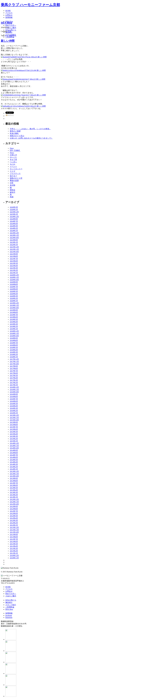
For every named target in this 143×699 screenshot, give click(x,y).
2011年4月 (14, 546)
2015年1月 (14, 441)
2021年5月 (14, 263)
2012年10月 (14, 504)
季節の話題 (14, 180)
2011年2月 (14, 551)
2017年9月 (14, 366)
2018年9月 (14, 338)
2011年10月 (14, 532)
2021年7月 (14, 259)
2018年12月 (14, 331)
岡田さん (12, 35)
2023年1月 (14, 242)
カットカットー (16, 169)
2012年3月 (14, 520)
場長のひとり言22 (17, 136)
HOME (8, 587)
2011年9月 (14, 534)
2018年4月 (14, 350)
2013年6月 (14, 485)
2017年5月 (14, 375)
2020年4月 (14, 294)
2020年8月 (14, 284)
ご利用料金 (9, 607)
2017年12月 (14, 359)
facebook (8, 615)
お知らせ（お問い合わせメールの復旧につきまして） (31, 138)
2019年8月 (14, 312)
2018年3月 (14, 352)
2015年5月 (14, 432)
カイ (6, 35)
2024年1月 (14, 231)
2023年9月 (14, 240)
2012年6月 (14, 513)
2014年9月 (14, 450)
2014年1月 (14, 469)
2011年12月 (14, 527)
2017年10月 (14, 364)
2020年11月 (14, 277)
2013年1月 (14, 497)
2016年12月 (14, 387)
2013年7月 (14, 483)
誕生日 (12, 192)
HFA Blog (6, 22)
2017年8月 (14, 368)
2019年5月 (14, 319)
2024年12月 (14, 217)
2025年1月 (14, 214)
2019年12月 (14, 303)
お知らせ (13, 155)
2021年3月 (14, 268)
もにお (12, 164)
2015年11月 (14, 418)
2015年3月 (14, 436)
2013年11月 (14, 474)
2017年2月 (14, 383)
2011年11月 (14, 530)
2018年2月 (14, 354)
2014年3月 (14, 464)
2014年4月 (14, 462)
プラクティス (15, 173)
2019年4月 (14, 322)
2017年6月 (14, 373)
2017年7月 (14, 371)
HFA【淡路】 (15, 150)
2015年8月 (14, 425)
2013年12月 (14, 471)
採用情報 (9, 613)
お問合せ (9, 591)
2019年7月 (14, 315)
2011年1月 (14, 553)
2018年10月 (14, 336)
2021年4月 (14, 266)
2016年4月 (14, 406)
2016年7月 (14, 399)
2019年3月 (14, 324)
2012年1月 (14, 525)
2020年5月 (14, 291)
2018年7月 (14, 343)
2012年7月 (14, 511)
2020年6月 (14, 289)
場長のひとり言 (16, 178)
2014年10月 (14, 448)
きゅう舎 (13, 159)
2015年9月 (14, 422)
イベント (13, 166)
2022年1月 (14, 245)
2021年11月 (14, 249)
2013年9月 (14, 478)
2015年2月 (14, 439)
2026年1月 (14, 210)
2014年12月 (14, 443)
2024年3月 (14, 226)
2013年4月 (14, 490)
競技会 (12, 190)
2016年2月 (14, 411)
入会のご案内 (10, 596)
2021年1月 (14, 273)
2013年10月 (14, 476)
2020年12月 (14, 275)
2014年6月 (14, 457)
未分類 (12, 185)
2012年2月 (14, 523)
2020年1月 (14, 301)
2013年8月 (14, 481)
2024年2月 (14, 228)
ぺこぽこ (13, 162)
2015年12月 (14, 415)
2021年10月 (14, 252)
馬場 (11, 197)
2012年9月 (14, 506)
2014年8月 (14, 453)
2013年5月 (14, 488)
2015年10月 (14, 420)
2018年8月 (14, 340)
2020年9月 (14, 282)
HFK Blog (9, 609)
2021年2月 (14, 270)
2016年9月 (14, 394)
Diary (12, 148)
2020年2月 (14, 298)
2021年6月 (14, 261)
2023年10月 (14, 238)
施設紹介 (9, 602)
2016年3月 (14, 408)
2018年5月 (14, 347)
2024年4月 (14, 224)
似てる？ (13, 176)
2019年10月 (14, 308)
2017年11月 (14, 361)
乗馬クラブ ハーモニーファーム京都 (30, 5)
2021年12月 (14, 247)
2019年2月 (14, 326)
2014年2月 (14, 467)
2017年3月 (14, 380)
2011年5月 (14, 544)
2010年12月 (14, 556)
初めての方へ (10, 594)
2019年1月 (14, 329)
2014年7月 (14, 455)
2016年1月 (14, 413)
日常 (9, 31)
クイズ (12, 171)
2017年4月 (14, 378)
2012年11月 (14, 502)
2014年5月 (14, 460)
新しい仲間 (8, 40)
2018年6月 (14, 345)
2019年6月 (14, 317)
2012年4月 (14, 518)
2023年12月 (14, 233)
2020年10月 (14, 280)
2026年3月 (14, 207)
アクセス (9, 589)
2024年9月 (14, 219)
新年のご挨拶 (15, 131)
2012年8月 (14, 509)
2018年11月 (14, 333)
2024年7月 (14, 221)
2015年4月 (14, 434)
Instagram (8, 617)
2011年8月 (14, 537)
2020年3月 (14, 296)
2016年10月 (14, 392)
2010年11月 (14, 558)
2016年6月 (14, 401)
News (12, 153)
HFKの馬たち (10, 600)
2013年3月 (14, 492)
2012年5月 (14, 516)
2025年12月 (14, 212)
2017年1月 (14, 385)
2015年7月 (14, 427)
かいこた (13, 157)
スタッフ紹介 (10, 605)
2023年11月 (14, 235)
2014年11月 (14, 446)
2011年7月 (14, 539)
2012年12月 (14, 499)
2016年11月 (14, 390)
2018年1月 (14, 357)
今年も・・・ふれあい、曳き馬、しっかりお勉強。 (30, 129)
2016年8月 (14, 397)
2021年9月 (14, 254)
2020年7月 (14, 287)
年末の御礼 (14, 133)
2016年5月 (14, 404)
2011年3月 (14, 548)
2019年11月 (14, 305)
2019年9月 (14, 310)
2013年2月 (14, 495)
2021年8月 (14, 256)
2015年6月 (14, 429)
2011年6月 (14, 541)
